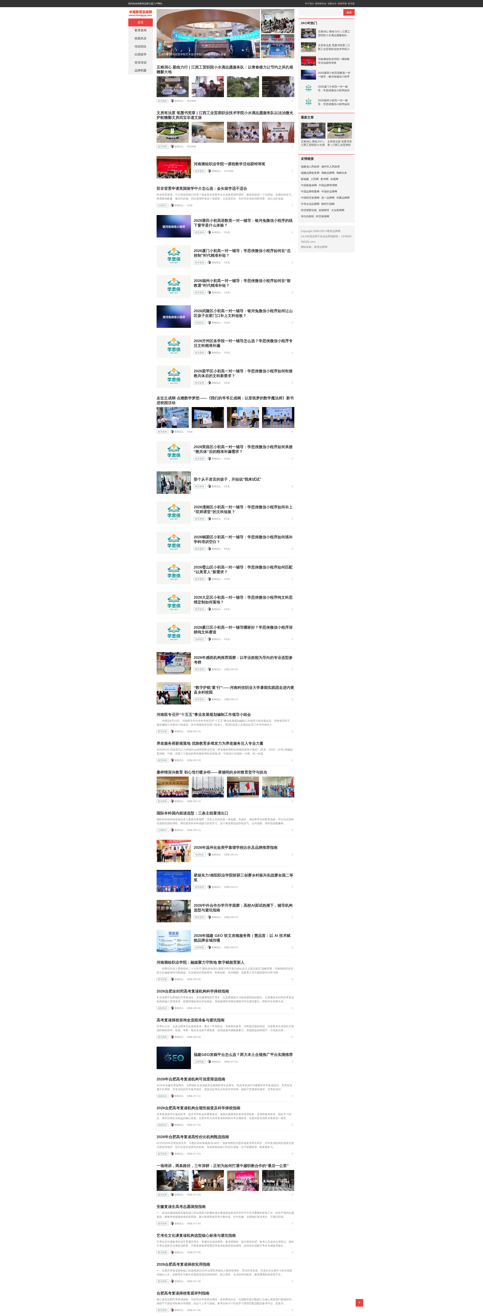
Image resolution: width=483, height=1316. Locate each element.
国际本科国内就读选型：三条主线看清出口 (192, 813)
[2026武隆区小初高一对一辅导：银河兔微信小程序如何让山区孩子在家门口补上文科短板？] (174, 316)
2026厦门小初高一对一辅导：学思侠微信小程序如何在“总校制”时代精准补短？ (334, 88)
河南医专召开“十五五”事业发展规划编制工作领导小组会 (204, 714)
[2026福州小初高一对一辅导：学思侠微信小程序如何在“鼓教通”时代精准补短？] (174, 286)
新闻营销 (342, 3)
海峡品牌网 (328, 172)
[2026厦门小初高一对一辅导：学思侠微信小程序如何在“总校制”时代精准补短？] (174, 256)
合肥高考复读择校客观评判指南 (183, 1293)
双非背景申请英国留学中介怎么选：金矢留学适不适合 (202, 188)
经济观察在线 (309, 210)
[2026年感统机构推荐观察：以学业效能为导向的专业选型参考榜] (174, 663)
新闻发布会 (320, 3)
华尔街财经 (307, 216)
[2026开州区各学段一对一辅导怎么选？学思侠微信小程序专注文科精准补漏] (174, 347)
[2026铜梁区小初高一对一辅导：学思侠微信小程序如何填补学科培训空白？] (174, 543)
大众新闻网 (337, 210)
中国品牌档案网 (310, 191)
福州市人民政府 (330, 166)
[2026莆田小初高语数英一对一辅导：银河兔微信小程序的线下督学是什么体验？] (174, 226)
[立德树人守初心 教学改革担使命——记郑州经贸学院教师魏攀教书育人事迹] (208, 33)
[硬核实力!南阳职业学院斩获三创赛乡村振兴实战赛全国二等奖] (174, 881)
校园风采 (162, 1008)
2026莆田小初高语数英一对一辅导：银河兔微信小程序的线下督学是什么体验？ (334, 74)
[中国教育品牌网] (140, 12)
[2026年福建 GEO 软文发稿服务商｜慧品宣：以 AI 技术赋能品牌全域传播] (174, 941)
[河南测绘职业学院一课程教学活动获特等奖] (174, 167)
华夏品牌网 (343, 197)
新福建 (305, 179)
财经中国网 (328, 203)
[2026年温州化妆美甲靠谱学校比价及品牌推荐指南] (174, 851)
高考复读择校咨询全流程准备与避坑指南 (191, 1020)
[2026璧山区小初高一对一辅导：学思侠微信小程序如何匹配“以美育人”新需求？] (174, 573)
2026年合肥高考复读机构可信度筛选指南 (191, 1079)
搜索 (349, 12)
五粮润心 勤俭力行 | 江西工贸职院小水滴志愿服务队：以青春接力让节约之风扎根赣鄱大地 (334, 33)
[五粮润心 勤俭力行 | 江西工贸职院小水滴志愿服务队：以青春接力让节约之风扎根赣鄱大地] (173, 86)
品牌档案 (199, 947)
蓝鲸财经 (324, 210)
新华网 (324, 179)
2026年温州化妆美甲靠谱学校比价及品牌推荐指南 (236, 847)
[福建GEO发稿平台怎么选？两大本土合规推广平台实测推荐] (174, 1058)
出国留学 (162, 205)
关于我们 (309, 3)
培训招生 (199, 322)
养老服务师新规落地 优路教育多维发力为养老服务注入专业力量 (210, 743)
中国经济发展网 (310, 197)
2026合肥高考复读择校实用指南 (183, 1264)
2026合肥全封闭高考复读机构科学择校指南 (193, 991)
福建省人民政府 (310, 166)
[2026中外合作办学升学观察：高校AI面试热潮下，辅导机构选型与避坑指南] (174, 911)
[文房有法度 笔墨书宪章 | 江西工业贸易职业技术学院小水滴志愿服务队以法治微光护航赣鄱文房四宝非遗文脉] (173, 132)
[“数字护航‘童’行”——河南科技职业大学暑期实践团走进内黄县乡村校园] (174, 693)
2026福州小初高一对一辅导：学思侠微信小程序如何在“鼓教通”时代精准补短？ (334, 102)
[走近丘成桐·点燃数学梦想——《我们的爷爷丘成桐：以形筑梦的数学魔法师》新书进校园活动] (173, 417)
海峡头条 (341, 172)
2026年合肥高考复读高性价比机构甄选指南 (193, 1137)
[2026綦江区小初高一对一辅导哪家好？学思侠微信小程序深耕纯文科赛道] (174, 633)
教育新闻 (162, 101)
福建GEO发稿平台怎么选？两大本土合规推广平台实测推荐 (243, 1054)
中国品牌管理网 (328, 185)
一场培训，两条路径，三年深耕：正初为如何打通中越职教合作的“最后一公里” (223, 1166)
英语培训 (141, 62)
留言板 (351, 3)
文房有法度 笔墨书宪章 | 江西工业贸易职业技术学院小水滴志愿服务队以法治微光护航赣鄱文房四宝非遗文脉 (334, 47)
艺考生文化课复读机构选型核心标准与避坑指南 (196, 1235)
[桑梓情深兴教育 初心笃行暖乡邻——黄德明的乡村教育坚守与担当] (173, 787)
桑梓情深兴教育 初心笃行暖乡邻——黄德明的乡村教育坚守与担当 (212, 772)
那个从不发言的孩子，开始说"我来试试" (227, 479)
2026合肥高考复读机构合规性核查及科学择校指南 (198, 1108)
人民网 (315, 179)
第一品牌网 (328, 197)
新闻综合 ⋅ (180, 101)
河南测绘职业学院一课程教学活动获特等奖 (229, 164)
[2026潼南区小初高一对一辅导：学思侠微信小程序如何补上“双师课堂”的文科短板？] (174, 513)
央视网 (334, 179)
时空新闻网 (322, 216)
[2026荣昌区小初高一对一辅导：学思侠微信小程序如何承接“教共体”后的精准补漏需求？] (174, 452)
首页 (141, 22)
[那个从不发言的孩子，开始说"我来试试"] (174, 482)
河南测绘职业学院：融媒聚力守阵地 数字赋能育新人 (201, 962)
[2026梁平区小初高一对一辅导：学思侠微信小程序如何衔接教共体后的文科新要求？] (174, 377)
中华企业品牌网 (310, 203)
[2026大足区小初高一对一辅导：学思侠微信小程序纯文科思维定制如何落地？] (174, 603)
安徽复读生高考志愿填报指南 (181, 1207)
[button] (250, 54)
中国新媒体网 (309, 185)
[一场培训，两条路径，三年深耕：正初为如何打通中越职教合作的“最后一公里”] (173, 1180)
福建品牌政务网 (310, 172)
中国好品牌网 (329, 191)
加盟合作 (332, 3)
